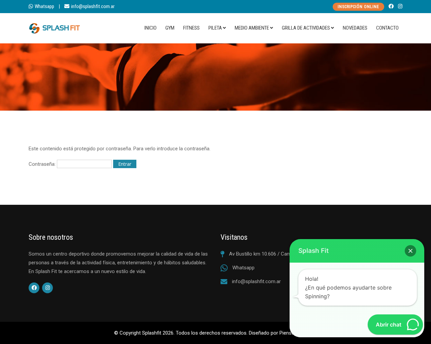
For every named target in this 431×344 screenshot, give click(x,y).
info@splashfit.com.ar (92, 6)
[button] (410, 251)
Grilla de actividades (306, 28)
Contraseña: (43, 164)
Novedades (355, 28)
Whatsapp (44, 6)
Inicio (150, 28)
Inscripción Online (358, 6)
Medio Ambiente (252, 28)
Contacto (387, 28)
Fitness (191, 28)
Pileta (215, 28)
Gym (169, 28)
